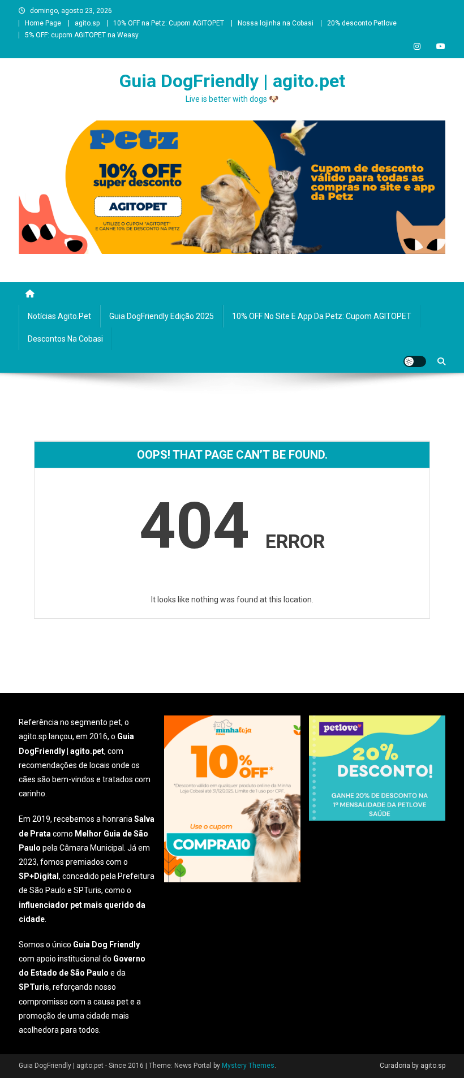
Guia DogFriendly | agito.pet (232, 81)
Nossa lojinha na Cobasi (275, 23)
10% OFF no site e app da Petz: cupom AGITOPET (321, 316)
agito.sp (87, 23)
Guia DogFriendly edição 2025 (161, 316)
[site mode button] (414, 361)
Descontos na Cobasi (65, 338)
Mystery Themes (248, 1066)
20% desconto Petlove (362, 23)
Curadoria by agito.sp (412, 1066)
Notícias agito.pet (59, 316)
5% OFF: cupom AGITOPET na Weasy (82, 35)
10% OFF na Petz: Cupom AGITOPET (168, 23)
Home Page (43, 23)
